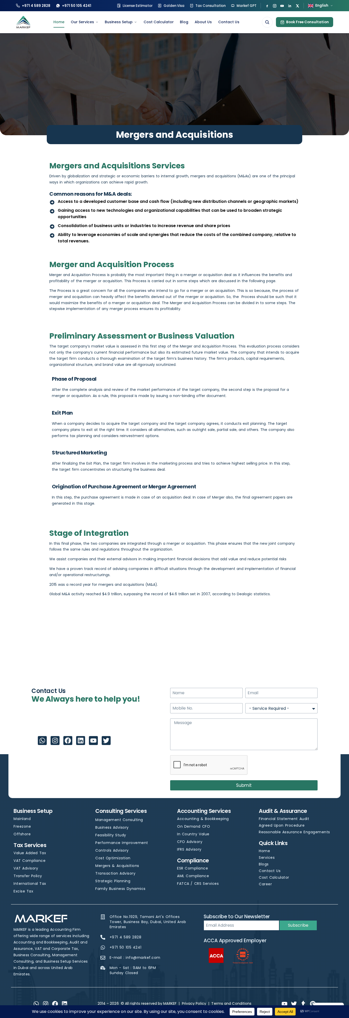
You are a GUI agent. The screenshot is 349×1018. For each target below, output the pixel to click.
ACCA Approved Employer (235, 940)
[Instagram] (275, 6)
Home (58, 21)
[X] (297, 6)
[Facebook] (267, 6)
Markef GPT (247, 5)
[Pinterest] (313, 1004)
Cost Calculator (159, 21)
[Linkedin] (80, 740)
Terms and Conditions (231, 1003)
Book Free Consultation (307, 22)
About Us (203, 21)
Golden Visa (174, 5)
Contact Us (228, 21)
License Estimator (138, 5)
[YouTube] (282, 6)
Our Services (82, 21)
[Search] (267, 22)
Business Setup (119, 21)
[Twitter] (106, 740)
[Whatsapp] (42, 740)
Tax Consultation (210, 5)
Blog (184, 21)
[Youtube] (93, 740)
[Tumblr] (303, 1004)
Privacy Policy (194, 1003)
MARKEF (170, 1003)
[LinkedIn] (290, 6)
